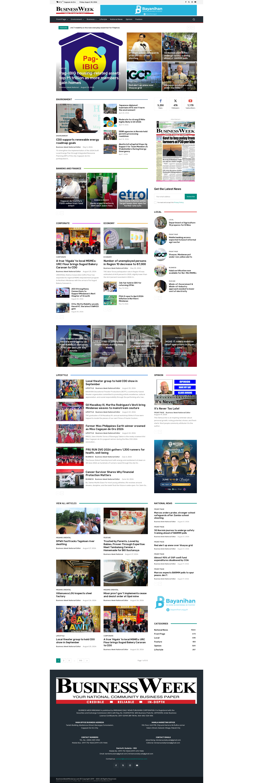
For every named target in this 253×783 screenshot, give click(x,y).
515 (80, 660)
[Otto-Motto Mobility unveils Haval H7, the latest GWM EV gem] (62, 308)
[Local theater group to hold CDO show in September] (70, 389)
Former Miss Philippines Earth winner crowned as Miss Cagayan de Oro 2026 (115, 427)
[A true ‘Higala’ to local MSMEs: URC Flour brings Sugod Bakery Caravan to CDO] (78, 241)
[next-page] (62, 213)
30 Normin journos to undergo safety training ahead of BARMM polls (174, 531)
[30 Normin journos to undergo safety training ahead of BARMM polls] (179, 47)
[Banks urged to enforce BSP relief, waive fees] (102, 191)
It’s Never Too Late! (166, 408)
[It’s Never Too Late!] (175, 392)
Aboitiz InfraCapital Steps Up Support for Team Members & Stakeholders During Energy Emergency (133, 148)
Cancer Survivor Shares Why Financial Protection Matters (110, 473)
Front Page (133, 47)
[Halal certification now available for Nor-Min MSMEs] (160, 270)
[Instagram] (192, 2)
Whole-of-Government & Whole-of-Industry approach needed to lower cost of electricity (181, 287)
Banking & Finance (71, 197)
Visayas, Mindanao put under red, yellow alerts (180, 255)
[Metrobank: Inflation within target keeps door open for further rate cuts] (133, 191)
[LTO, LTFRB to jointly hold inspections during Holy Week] (108, 346)
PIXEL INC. (77, 781)
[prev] (188, 27)
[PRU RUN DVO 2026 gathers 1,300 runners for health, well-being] (70, 456)
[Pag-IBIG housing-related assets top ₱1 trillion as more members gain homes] (91, 62)
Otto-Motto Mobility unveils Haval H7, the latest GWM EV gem (85, 306)
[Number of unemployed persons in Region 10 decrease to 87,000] (126, 241)
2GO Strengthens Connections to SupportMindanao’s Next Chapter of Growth (83, 292)
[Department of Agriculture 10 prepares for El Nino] (160, 222)
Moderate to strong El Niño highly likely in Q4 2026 (132, 120)
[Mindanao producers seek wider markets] (179, 76)
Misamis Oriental (63, 537)
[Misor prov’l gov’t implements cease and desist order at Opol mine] (126, 573)
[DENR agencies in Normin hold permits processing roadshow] (110, 135)
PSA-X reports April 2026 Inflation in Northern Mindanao (131, 298)
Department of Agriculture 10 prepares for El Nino (182, 224)
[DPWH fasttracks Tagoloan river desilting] (78, 521)
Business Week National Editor (68, 147)
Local (171, 219)
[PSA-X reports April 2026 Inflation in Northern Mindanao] (110, 300)
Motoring (73, 334)
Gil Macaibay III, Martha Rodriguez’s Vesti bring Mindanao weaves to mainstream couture (115, 406)
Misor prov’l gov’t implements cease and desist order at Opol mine (125, 595)
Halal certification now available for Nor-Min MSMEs (182, 271)
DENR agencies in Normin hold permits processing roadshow (133, 133)
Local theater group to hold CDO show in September (75, 641)
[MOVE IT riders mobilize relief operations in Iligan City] (179, 346)
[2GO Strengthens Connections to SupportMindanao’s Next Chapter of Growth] (62, 293)
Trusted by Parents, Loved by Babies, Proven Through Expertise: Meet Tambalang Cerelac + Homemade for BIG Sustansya (124, 546)
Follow (175, 99)
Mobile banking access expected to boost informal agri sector (182, 239)
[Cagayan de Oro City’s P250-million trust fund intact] (71, 191)
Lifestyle (90, 388)
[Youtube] (195, 2)
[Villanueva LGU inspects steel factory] (78, 573)
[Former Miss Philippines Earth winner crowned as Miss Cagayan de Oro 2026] (70, 433)
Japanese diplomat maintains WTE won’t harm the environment (132, 107)
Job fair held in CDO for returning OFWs (130, 284)
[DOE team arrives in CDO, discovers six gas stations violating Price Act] (144, 346)
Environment (62, 136)
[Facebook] (185, 2)
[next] (192, 27)
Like (160, 99)
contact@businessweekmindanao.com (131, 759)
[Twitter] (189, 2)
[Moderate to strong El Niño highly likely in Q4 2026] (110, 122)
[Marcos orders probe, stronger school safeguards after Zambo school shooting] (144, 47)
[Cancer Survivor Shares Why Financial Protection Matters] (70, 478)
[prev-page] (57, 213)
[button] (194, 19)
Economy (108, 257)
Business (172, 267)
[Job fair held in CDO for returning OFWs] (110, 287)
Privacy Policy (179, 202)
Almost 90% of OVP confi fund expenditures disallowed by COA (171, 558)
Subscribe (190, 99)
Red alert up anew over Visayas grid (173, 545)
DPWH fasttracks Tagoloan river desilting (75, 543)
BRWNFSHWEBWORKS (102, 781)
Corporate (61, 257)
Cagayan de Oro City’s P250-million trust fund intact (71, 203)
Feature (63, 68)
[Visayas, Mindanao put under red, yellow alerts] (160, 254)
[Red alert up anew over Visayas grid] (144, 76)
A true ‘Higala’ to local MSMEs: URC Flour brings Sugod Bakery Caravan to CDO (77, 264)
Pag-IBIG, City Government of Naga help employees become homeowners (102, 28)
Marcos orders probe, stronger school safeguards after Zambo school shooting (174, 515)
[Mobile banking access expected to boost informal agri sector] (160, 238)
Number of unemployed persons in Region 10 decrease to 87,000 (125, 262)
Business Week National (113, 554)
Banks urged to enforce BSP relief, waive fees (102, 204)
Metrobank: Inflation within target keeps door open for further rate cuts (133, 203)
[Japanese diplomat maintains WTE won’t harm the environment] (110, 109)
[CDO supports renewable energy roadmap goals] (78, 118)
